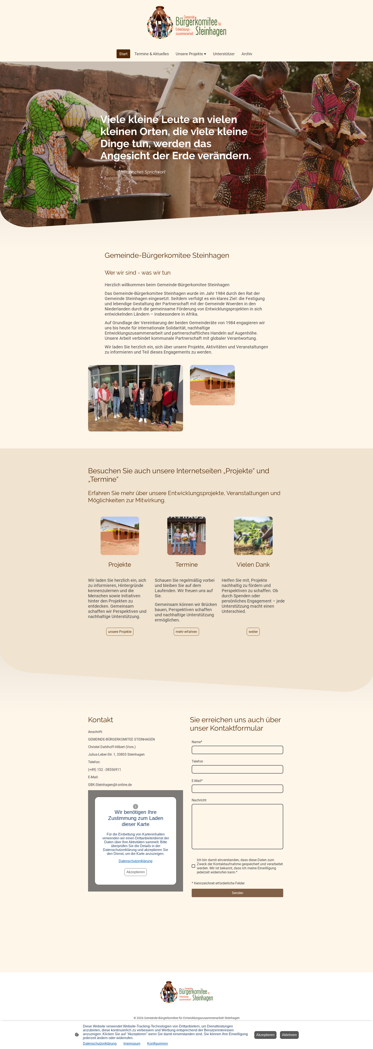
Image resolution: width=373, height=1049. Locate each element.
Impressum (131, 1043)
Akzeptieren (135, 872)
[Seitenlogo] (186, 22)
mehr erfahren (186, 632)
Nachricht (199, 800)
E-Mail (197, 781)
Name (197, 742)
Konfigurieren (157, 1043)
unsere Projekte (119, 632)
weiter (253, 632)
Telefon (197, 761)
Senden (237, 893)
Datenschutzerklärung (135, 861)
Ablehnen (289, 1035)
